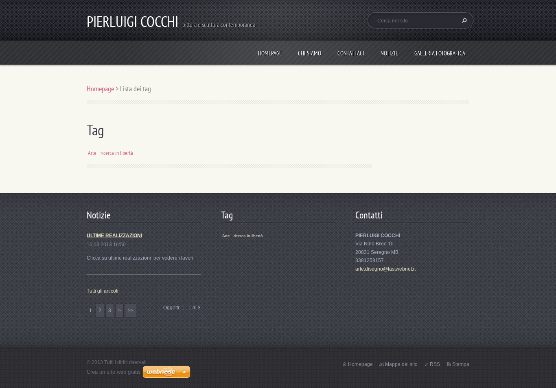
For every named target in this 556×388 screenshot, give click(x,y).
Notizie (389, 53)
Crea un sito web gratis (114, 372)
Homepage (270, 53)
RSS (435, 364)
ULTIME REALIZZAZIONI (114, 235)
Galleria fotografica (439, 53)
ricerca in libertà (117, 153)
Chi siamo (309, 53)
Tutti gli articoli (102, 291)
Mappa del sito (401, 364)
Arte (92, 153)
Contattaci (350, 53)
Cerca (463, 20)
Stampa (460, 364)
